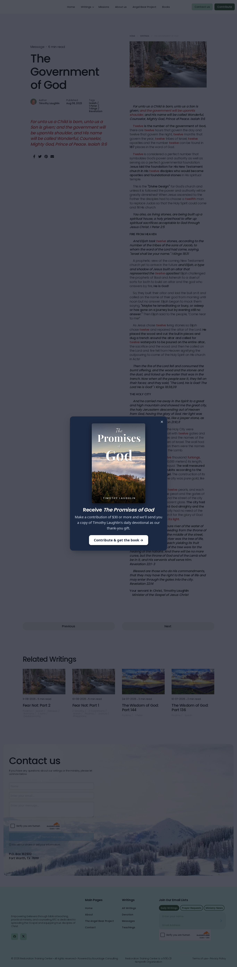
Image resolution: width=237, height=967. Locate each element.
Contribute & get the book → (118, 540)
